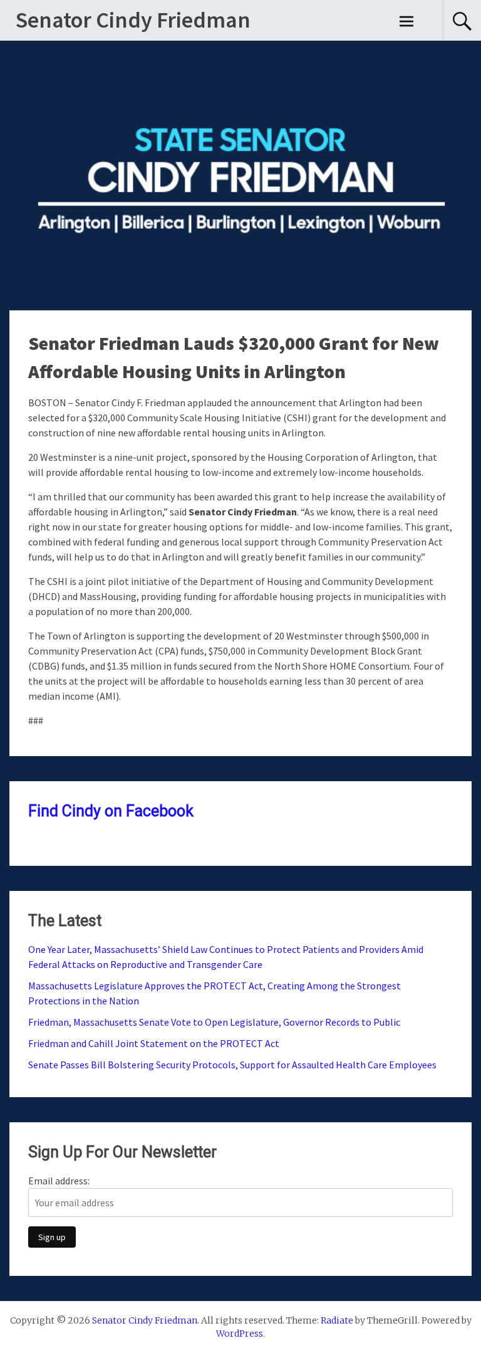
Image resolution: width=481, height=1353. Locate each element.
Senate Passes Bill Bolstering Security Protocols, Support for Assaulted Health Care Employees (233, 1064)
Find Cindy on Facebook (111, 811)
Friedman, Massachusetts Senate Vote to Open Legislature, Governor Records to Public (215, 1022)
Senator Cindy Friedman (133, 20)
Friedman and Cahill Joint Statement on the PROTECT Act (154, 1043)
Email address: (59, 1180)
